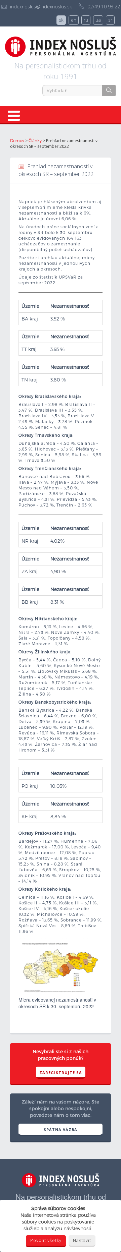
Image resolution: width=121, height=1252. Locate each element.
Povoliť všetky (46, 1240)
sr (110, 20)
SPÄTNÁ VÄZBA (60, 1129)
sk (61, 20)
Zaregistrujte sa (60, 1072)
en (73, 20)
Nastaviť (82, 1240)
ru (86, 20)
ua (98, 20)
